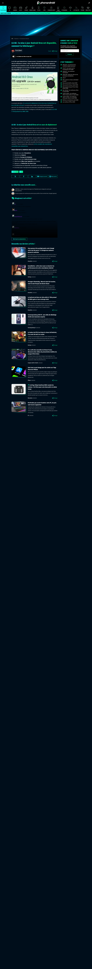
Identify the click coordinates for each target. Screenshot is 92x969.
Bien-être (88, 10)
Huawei (25, 13)
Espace (26, 10)
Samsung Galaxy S (32, 327)
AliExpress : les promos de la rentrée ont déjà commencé (69, 65)
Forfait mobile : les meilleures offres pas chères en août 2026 (70, 97)
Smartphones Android (24, 38)
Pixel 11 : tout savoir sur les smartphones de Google (69, 68)
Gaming (15, 10)
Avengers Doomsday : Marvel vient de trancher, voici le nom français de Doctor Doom (42, 282)
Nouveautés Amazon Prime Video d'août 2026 (70, 87)
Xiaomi (48, 13)
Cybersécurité (51, 10)
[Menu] (2, 2)
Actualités (76, 10)
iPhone (29, 380)
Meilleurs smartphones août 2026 (70, 100)
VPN (44, 10)
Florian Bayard (18, 50)
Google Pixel (17, 13)
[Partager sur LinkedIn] (32, 176)
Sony (46, 13)
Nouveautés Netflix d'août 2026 (70, 83)
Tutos (38, 10)
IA (70, 10)
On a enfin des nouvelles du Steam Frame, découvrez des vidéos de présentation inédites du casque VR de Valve (42, 352)
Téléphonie (3, 10)
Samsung (42, 13)
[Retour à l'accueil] (46, 2)
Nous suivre (54, 176)
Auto (20, 10)
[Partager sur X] (15, 176)
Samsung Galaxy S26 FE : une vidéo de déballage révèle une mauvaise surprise (42, 316)
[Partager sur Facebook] (23, 176)
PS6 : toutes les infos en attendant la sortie (70, 80)
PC (9, 10)
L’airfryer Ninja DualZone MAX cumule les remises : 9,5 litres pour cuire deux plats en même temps (42, 387)
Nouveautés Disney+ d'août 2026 (70, 85)
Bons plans (32, 10)
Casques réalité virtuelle (33, 363)
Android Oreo (15, 171)
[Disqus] (34, 220)
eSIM (58, 10)
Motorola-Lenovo (31, 13)
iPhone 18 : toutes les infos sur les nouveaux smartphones (70, 75)
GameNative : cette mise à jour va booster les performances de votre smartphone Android (41, 267)
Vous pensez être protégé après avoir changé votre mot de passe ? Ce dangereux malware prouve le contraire (41, 250)
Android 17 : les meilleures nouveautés (69, 72)
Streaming (64, 10)
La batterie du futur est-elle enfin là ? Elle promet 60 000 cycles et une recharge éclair (42, 298)
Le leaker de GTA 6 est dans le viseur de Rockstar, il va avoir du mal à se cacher (42, 333)
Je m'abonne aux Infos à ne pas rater (23, 56)
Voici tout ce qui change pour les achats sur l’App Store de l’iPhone (42, 368)
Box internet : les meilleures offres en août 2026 (70, 90)
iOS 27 (64, 78)
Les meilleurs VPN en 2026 (69, 102)
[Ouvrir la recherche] (89, 2)
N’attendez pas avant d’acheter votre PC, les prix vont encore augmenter (42, 404)
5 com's (49, 51)
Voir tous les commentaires (19, 239)
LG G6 (21, 171)
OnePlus (37, 13)
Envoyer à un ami (43, 176)
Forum (82, 10)
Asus (13, 13)
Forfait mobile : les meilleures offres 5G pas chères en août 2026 (70, 94)
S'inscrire (69, 54)
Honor (22, 13)
